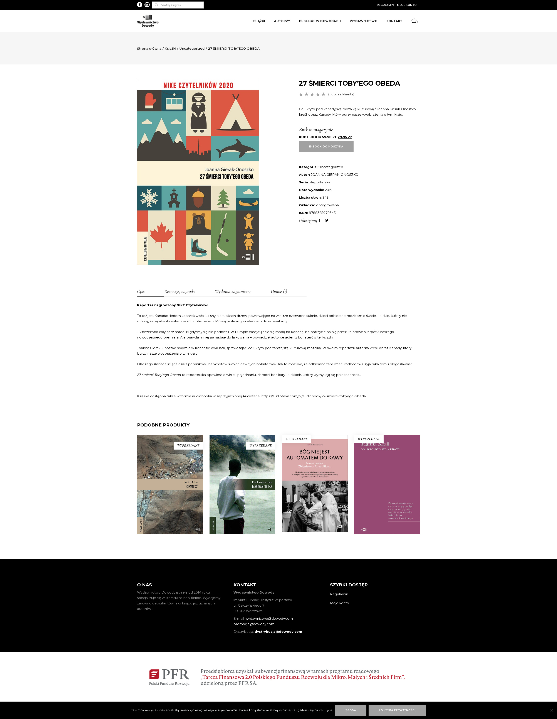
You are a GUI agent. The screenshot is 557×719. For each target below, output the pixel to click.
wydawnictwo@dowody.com (269, 618)
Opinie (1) (279, 291)
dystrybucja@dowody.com (278, 631)
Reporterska (320, 182)
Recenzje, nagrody (179, 291)
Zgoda (351, 710)
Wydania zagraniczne (233, 291)
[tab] (150, 292)
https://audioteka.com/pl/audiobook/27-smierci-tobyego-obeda (313, 396)
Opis (141, 291)
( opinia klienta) (341, 94)
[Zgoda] (551, 710)
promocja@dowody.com (253, 624)
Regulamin (385, 5)
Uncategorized (192, 48)
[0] (414, 21)
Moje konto (407, 5)
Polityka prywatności (397, 710)
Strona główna (149, 48)
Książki (170, 48)
